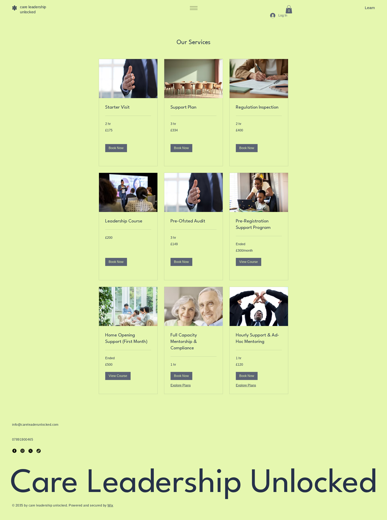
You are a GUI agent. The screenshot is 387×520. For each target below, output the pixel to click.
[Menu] (193, 8)
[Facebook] (14, 450)
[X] (30, 450)
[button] (288, 9)
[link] (128, 107)
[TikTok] (38, 450)
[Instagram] (22, 450)
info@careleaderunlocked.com (35, 424)
